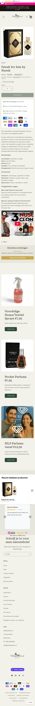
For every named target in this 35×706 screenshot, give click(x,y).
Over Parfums (7, 604)
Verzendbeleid (13, 698)
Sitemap (5, 608)
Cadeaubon (6, 577)
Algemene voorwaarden (23, 695)
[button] (4, 17)
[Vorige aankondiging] (3, 8)
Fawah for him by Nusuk (7, 500)
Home (5, 565)
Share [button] (5, 242)
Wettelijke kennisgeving (18, 700)
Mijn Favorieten (8, 581)
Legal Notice (7, 592)
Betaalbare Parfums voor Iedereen (13, 620)
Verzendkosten (16, 77)
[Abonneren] (30, 554)
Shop (5, 569)
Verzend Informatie (9, 600)
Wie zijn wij (6, 612)
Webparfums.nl (13, 692)
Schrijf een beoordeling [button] (17, 258)
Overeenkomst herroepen (11, 616)
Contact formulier (8, 573)
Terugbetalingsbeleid (24, 692)
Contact (5, 596)
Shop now (10, 329)
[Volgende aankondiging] (32, 8)
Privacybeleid (11, 695)
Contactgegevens (23, 698)
